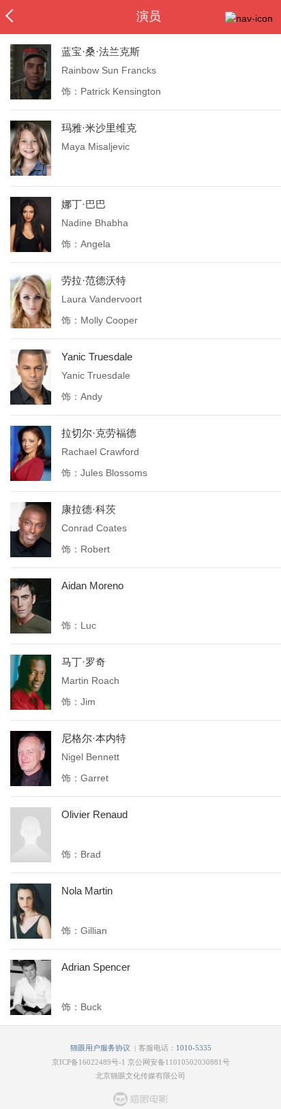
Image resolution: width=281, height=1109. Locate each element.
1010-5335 (193, 1048)
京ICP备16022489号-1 (88, 1062)
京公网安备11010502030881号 (179, 1062)
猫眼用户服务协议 (100, 1048)
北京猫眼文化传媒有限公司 (140, 1076)
